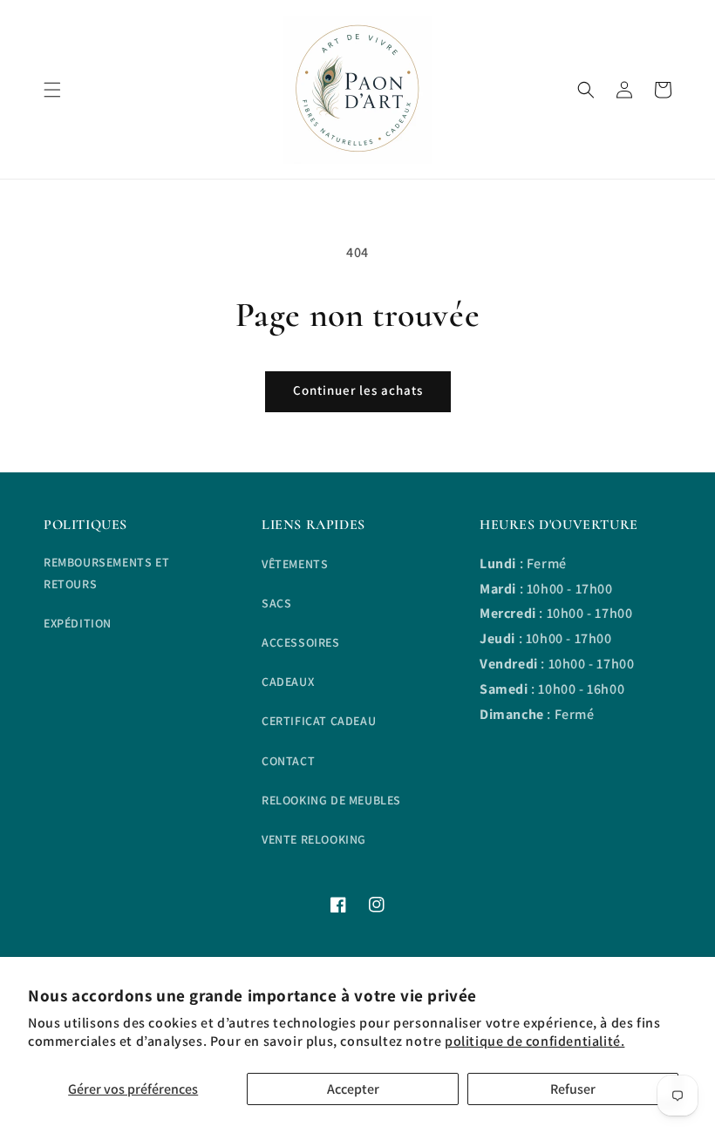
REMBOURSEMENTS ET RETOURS (106, 573)
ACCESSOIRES (301, 642)
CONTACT (288, 761)
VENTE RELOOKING (314, 839)
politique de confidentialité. (534, 1041)
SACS (276, 603)
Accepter (353, 1089)
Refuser (573, 1089)
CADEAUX (288, 681)
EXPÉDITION (78, 623)
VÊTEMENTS (295, 564)
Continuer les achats (358, 390)
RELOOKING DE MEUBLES (331, 800)
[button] (52, 90)
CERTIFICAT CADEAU (319, 721)
